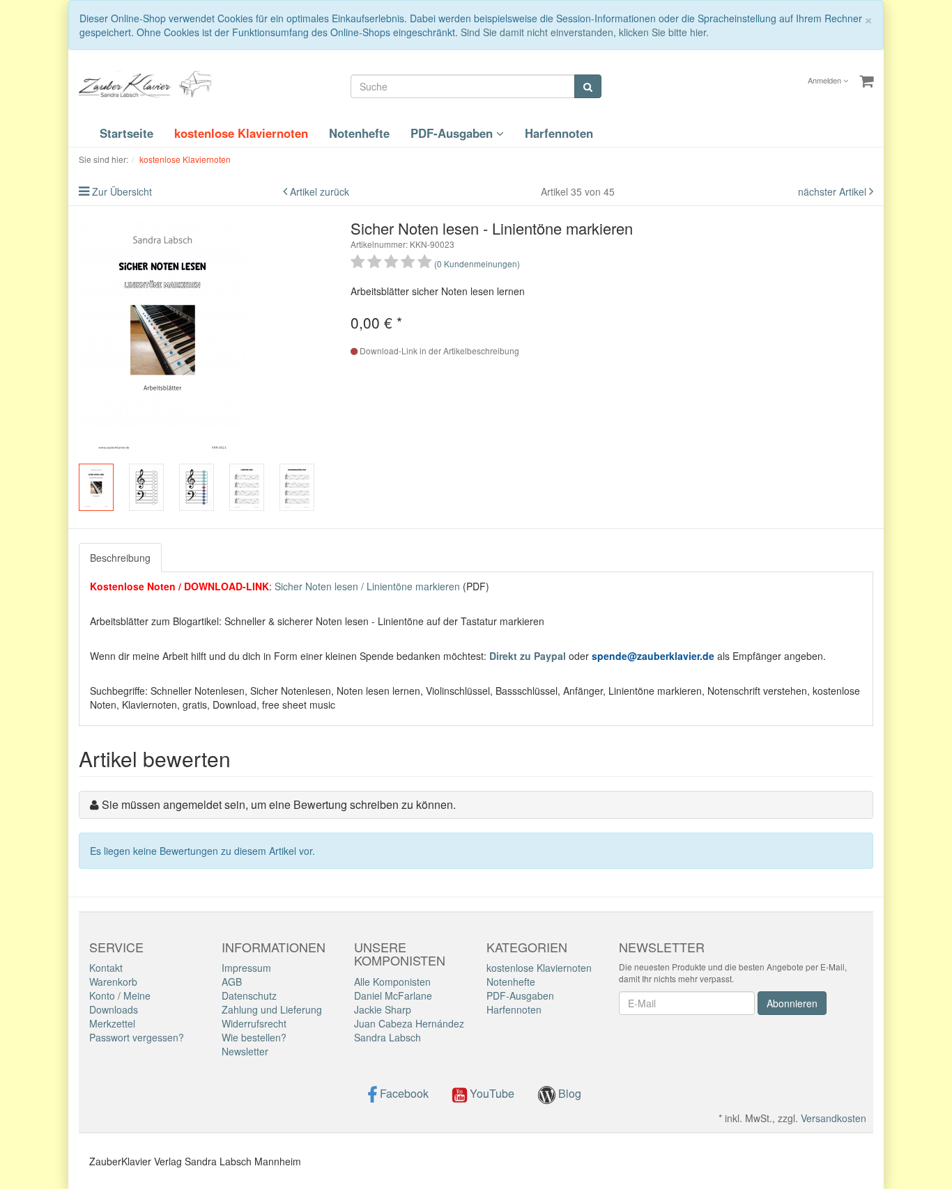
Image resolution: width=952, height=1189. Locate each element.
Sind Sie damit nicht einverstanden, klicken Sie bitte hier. (585, 32)
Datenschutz (249, 995)
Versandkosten (833, 1118)
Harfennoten (559, 133)
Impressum (246, 968)
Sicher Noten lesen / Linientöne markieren (367, 586)
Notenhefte (359, 133)
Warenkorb (113, 982)
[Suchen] (587, 86)
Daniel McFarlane (393, 995)
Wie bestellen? (254, 1037)
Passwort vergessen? (136, 1037)
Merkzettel (112, 1023)
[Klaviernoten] (148, 83)
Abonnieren (792, 1003)
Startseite (126, 133)
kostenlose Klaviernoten (241, 133)
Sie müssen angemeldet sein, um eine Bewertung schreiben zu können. (279, 804)
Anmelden (825, 80)
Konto (102, 995)
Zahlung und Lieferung (272, 1009)
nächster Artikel (833, 191)
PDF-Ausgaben (453, 133)
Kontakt (106, 968)
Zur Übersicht (122, 191)
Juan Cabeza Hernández (409, 1023)
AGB (232, 982)
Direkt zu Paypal (527, 656)
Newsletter (245, 1051)
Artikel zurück (319, 191)
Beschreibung (120, 558)
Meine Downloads (120, 1002)
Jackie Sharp (382, 1009)
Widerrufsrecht (254, 1023)
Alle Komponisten (392, 982)
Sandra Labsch (387, 1037)
